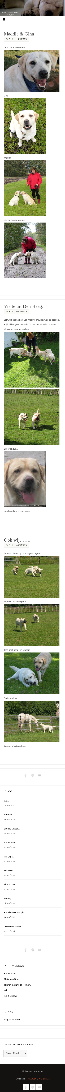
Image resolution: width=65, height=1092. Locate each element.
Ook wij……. (17, 540)
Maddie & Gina (19, 34)
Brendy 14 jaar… (12, 829)
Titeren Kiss (9, 884)
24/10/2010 (21, 39)
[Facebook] (26, 775)
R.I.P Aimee (9, 842)
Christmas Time (11, 979)
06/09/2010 (21, 312)
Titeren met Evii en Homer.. (17, 985)
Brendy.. (8, 898)
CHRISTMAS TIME (12, 926)
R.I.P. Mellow (10, 996)
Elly (11, 39)
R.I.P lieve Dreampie (14, 912)
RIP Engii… (9, 857)
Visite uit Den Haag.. (24, 306)
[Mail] (39, 775)
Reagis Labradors (11, 1019)
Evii (5, 990)
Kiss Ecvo (8, 870)
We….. (7, 801)
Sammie (8, 814)
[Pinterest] (33, 775)
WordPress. (44, 1079)
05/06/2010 (21, 545)
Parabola (31, 1079)
